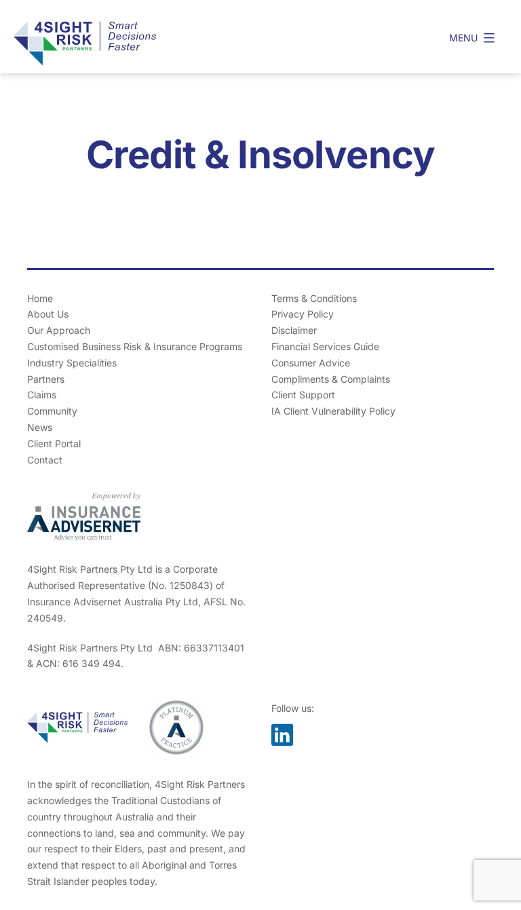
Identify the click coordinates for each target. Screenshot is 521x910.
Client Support (303, 394)
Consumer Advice (310, 362)
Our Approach (58, 330)
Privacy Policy (302, 314)
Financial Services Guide (325, 346)
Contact (44, 460)
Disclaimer (294, 330)
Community (52, 411)
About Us (48, 314)
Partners (45, 379)
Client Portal (54, 443)
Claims (41, 394)
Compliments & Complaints (330, 379)
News (39, 427)
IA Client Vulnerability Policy (333, 411)
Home (40, 298)
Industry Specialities (72, 362)
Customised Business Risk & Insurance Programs (134, 346)
